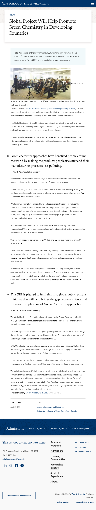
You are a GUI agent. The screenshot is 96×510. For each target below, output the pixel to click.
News (12, 15)
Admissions (56, 450)
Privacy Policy (63, 502)
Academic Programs (56, 444)
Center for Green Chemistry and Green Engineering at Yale (50, 108)
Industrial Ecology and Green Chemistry (53, 411)
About (54, 481)
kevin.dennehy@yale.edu (37, 392)
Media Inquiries (80, 442)
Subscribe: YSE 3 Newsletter (19, 495)
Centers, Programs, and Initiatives (50, 407)
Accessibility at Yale (85, 502)
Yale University (78, 494)
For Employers (80, 447)
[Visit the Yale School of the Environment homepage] (25, 4)
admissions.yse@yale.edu (13, 459)
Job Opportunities (81, 451)
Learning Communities (57, 457)
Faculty (74, 411)
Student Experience (56, 474)
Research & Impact (56, 466)
